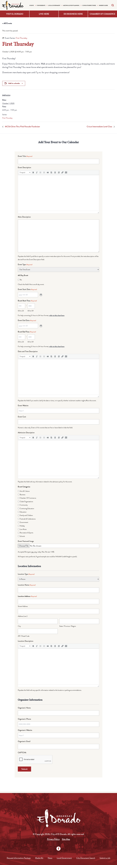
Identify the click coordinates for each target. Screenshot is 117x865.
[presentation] (25, 172)
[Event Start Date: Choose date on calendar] (41, 295)
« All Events (7, 23)
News (50, 857)
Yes (21, 279)
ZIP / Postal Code (23, 636)
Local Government (54, 5)
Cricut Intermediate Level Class (100, 126)
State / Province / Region (67, 626)
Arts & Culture (25, 491)
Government (24, 522)
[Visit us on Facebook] (58, 848)
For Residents (41, 5)
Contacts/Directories (89, 5)
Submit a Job (105, 857)
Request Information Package (19, 857)
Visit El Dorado (14, 13)
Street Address (23, 606)
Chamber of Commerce (102, 13)
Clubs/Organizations (26, 501)
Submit (24, 769)
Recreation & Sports (26, 532)
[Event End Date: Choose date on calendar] (41, 326)
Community (24, 505)
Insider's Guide (103, 5)
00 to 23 (21, 310)
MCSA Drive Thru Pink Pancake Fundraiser (22, 126)
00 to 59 (30, 310)
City (19, 626)
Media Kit (39, 857)
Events (31, 5)
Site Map (66, 839)
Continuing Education (27, 508)
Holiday (22, 526)
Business (22, 494)
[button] (25, 172)
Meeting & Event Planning (71, 5)
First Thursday (7, 118)
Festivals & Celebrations (28, 519)
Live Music (23, 529)
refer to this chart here (56, 315)
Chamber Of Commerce (28, 498)
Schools (22, 536)
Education (23, 512)
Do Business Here (73, 13)
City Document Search (85, 857)
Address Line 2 (22, 616)
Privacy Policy (53, 839)
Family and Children (26, 515)
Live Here (44, 13)
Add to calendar (14, 83)
